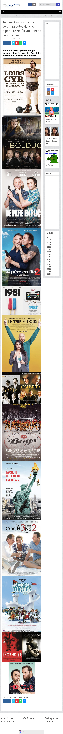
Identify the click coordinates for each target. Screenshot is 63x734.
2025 (49, 240)
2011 (49, 274)
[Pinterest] (52, 89)
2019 (49, 254)
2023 (49, 245)
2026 (49, 237)
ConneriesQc (7, 38)
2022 (49, 247)
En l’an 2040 (50, 165)
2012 (49, 271)
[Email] (52, 93)
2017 (49, 259)
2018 (49, 257)
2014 (49, 267)
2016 (49, 262)
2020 (49, 252)
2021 (49, 249)
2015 (49, 264)
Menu (4, 12)
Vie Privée (28, 718)
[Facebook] (48, 89)
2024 (49, 242)
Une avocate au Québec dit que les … (51, 141)
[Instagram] (48, 93)
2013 (49, 269)
